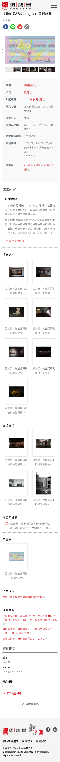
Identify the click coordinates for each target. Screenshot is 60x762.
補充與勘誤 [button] (32, 704)
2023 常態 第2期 (33, 99)
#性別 (27, 165)
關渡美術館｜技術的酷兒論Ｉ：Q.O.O (23, 638)
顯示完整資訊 (16, 241)
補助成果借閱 (10, 741)
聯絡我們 (41, 741)
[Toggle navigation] (55, 6)
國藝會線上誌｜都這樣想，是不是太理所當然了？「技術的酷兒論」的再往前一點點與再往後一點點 (30, 618)
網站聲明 (27, 741)
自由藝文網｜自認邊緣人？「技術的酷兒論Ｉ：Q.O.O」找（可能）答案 (28, 631)
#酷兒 (37, 165)
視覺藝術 (29, 85)
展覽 (26, 92)
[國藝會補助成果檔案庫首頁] (17, 5)
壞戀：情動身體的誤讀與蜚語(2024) (22, 597)
